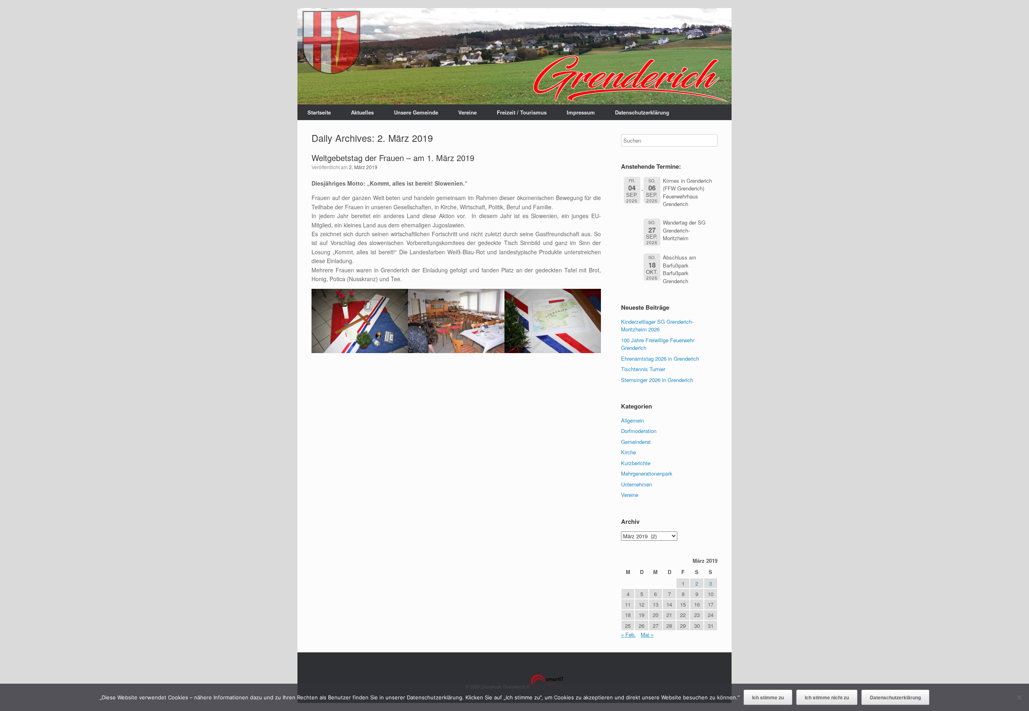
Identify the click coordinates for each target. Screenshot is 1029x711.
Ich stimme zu (768, 697)
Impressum (581, 112)
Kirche (628, 452)
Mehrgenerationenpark (646, 473)
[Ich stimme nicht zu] (1019, 697)
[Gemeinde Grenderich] (514, 56)
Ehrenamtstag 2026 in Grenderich (660, 358)
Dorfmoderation (638, 431)
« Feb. (628, 634)
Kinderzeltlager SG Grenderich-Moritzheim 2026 (657, 325)
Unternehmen (636, 484)
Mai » (647, 634)
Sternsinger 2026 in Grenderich (657, 380)
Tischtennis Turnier (643, 369)
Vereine (467, 112)
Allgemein (632, 420)
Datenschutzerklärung (642, 112)
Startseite (319, 112)
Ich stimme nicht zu (827, 697)
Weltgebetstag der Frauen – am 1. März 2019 (393, 157)
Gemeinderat (636, 441)
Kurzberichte (635, 463)
